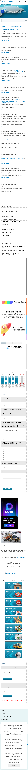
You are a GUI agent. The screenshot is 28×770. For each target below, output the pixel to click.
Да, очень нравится (8, 672)
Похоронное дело (6, 243)
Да (4, 405)
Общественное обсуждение (9, 238)
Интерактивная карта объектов (10, 240)
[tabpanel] (14, 573)
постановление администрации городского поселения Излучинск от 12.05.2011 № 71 (13, 101)
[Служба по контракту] (14, 573)
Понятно (14, 765)
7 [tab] (17, 580)
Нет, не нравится (8, 676)
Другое (4, 477)
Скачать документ (5, 40)
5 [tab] (12, 580)
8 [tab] (19, 580)
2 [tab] (5, 580)
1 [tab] (3, 580)
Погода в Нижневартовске (13, 346)
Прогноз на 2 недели (17, 347)
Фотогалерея (5, 719)
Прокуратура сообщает (8, 229)
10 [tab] (23, 580)
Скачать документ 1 (6, 177)
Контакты (4, 713)
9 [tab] (21, 580)
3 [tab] (8, 580)
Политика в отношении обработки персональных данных (10, 254)
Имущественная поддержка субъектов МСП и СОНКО (13, 247)
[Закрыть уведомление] (25, 722)
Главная (3, 710)
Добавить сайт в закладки (6, 4)
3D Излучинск (5, 235)
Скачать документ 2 (6, 179)
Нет (5, 407)
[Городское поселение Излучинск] (14, 8)
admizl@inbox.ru (21, 557)
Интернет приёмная (7, 716)
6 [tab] (14, 580)
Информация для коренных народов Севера (13, 250)
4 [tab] (10, 580)
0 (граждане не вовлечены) (10, 430)
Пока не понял (7, 674)
